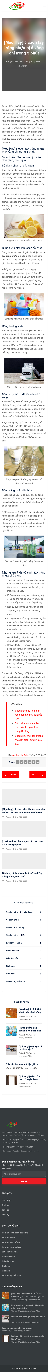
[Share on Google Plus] (26, 762)
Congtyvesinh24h (14, 61)
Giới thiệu (6, 1200)
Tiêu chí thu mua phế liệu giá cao (22, 1064)
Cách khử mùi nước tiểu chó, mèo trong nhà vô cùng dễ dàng (27, 727)
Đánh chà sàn (12, 950)
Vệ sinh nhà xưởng (15, 927)
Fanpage (7, 1151)
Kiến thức (23, 65)
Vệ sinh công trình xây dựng (19, 911)
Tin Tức (5, 1209)
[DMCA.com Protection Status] (11, 1155)
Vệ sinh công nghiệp (15, 935)
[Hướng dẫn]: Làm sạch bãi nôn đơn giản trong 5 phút (30, 1030)
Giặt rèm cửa (12, 958)
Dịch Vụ (5, 1204)
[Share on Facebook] (18, 762)
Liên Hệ (5, 1214)
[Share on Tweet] (22, 762)
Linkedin (35, 1151)
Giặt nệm (10, 973)
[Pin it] (34, 762)
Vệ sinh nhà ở (12, 919)
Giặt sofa (10, 965)
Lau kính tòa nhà (14, 942)
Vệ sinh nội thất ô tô (15, 981)
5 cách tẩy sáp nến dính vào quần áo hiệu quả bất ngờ (28, 714)
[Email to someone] (38, 762)
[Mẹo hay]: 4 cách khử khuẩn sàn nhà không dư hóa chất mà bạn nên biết (30, 1014)
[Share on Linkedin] (30, 762)
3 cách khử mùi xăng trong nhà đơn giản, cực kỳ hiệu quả (29, 739)
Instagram (25, 1151)
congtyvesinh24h (19, 755)
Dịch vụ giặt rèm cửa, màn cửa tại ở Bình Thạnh (29, 1079)
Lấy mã (24, 1180)
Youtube (16, 1151)
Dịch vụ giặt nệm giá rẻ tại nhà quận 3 (30, 1048)
